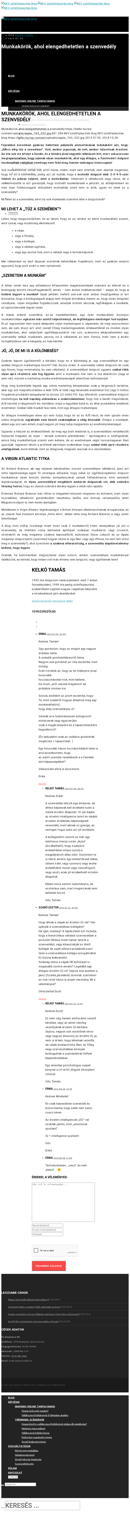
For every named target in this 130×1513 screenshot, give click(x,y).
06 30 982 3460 (19, 1356)
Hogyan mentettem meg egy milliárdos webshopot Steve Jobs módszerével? (44, 1314)
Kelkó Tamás (24, 35)
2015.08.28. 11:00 (62, 1158)
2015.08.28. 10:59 (62, 1089)
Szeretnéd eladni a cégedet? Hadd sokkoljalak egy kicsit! (34, 1306)
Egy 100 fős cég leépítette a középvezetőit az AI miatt (33, 1321)
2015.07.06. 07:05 (56, 634)
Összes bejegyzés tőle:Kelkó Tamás (52, 601)
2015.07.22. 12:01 (74, 1004)
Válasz (42, 784)
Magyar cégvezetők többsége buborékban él (28, 1299)
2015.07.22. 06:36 (68, 908)
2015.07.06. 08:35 (74, 788)
